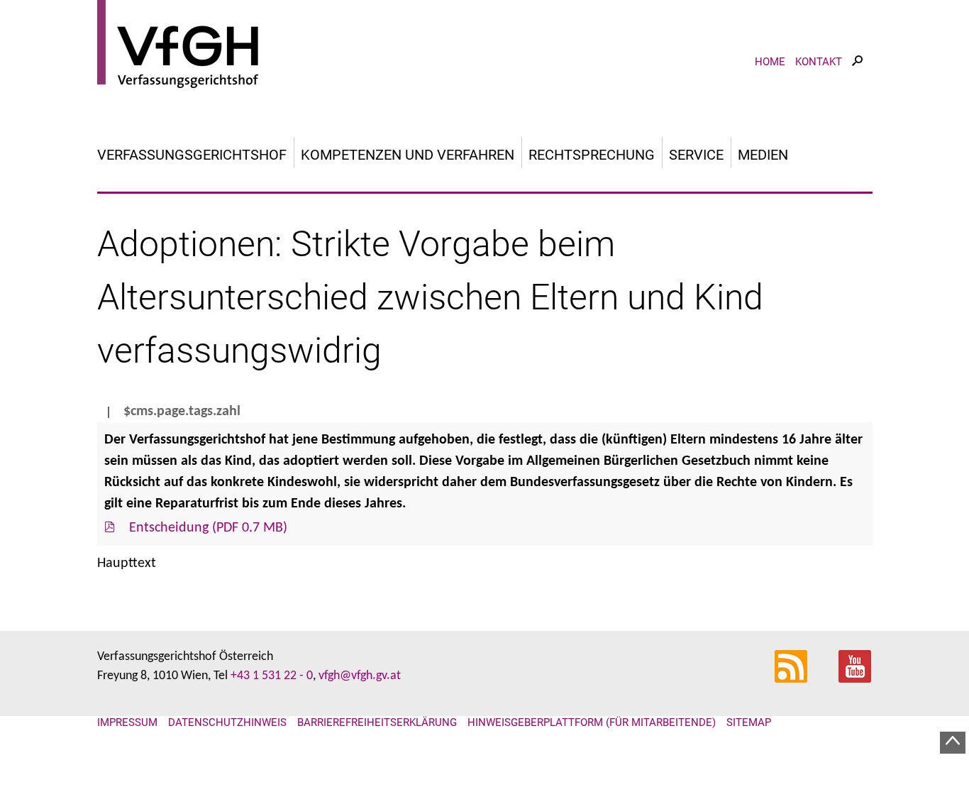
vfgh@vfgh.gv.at (360, 676)
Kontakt (818, 61)
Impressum (127, 722)
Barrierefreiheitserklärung (377, 722)
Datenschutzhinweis (227, 722)
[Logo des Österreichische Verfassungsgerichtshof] (485, 46)
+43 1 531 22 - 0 (272, 676)
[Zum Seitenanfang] (952, 743)
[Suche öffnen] (857, 73)
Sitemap (748, 722)
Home (770, 61)
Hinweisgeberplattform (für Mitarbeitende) (591, 722)
